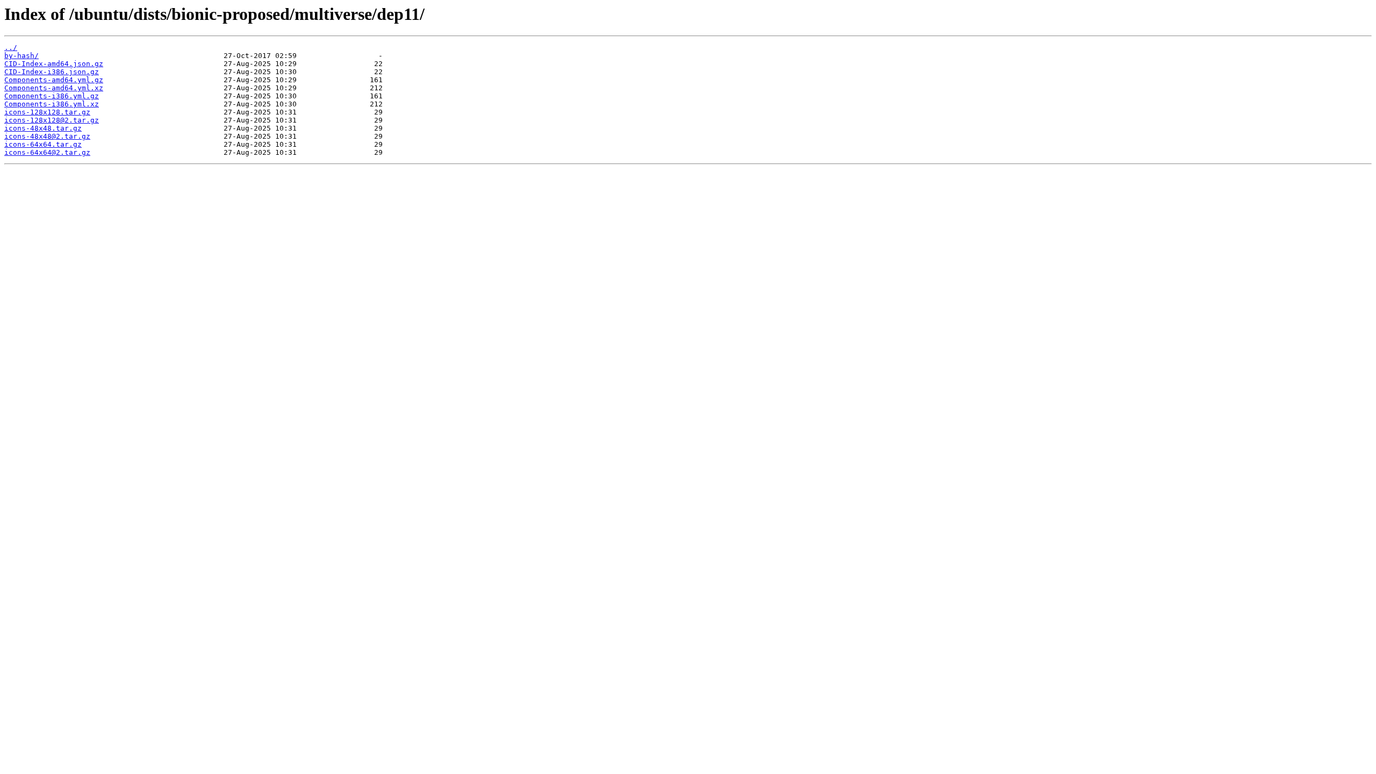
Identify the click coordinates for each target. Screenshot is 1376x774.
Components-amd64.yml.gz (53, 80)
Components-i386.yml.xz (51, 104)
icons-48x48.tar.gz (43, 128)
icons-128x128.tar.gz (47, 112)
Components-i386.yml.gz (51, 96)
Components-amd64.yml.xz (53, 88)
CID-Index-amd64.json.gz (53, 64)
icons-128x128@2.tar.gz (51, 120)
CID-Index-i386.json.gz (51, 72)
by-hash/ (21, 56)
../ (10, 48)
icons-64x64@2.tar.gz (47, 152)
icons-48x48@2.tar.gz (47, 136)
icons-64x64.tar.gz (43, 144)
